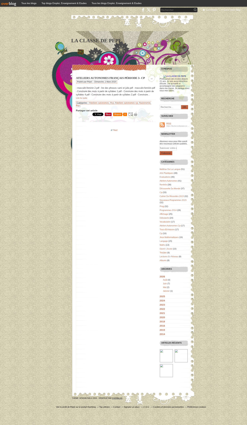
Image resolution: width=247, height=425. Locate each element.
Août (165, 280)
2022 (162, 309)
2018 (162, 321)
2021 (162, 313)
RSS (168, 123)
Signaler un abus (132, 407)
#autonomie (144, 103)
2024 (162, 300)
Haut (115, 130)
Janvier (166, 291)
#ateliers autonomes (99, 103)
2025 (162, 296)
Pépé (72, 407)
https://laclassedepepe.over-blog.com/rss (178, 126)
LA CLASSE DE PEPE (96, 40)
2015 (162, 330)
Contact (116, 407)
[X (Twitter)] (149, 10)
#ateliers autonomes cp (126, 103)
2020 (162, 317)
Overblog (117, 398)
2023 (162, 304)
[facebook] (143, 10)
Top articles (104, 407)
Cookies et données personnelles (168, 407)
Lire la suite (81, 98)
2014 (162, 334)
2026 (162, 276)
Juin (165, 283)
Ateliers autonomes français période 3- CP (110, 78)
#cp (112, 103)
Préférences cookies (196, 407)
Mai (164, 287)
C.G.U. (146, 407)
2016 (162, 325)
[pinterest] (154, 10)
